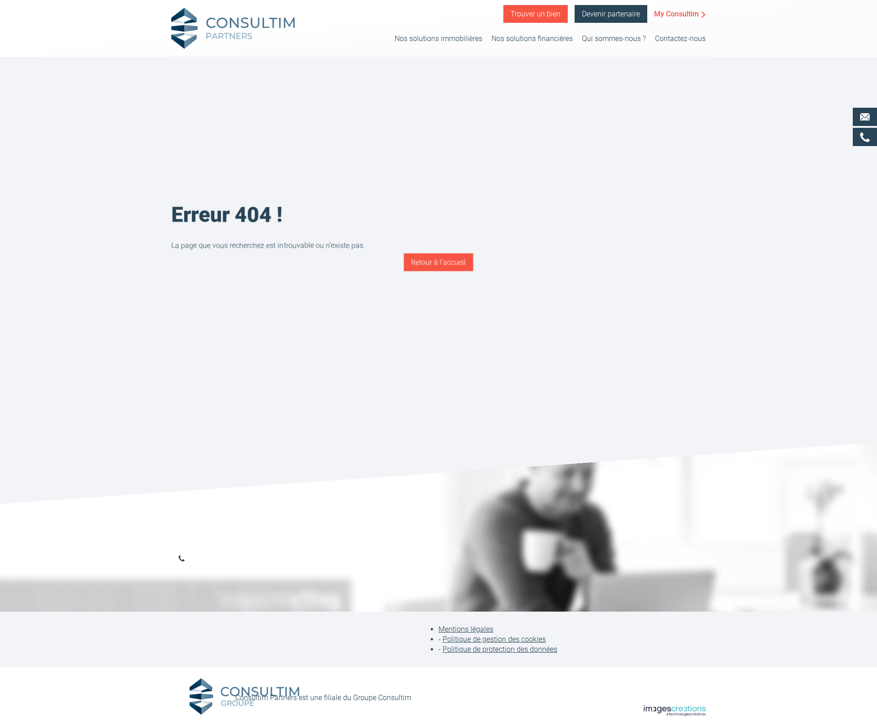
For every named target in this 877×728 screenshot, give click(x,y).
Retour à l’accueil (438, 262)
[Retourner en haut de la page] (861, 687)
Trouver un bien (535, 14)
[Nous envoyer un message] (865, 117)
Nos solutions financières (532, 38)
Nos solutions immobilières (438, 38)
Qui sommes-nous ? (614, 38)
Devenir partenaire (611, 14)
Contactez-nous (680, 38)
